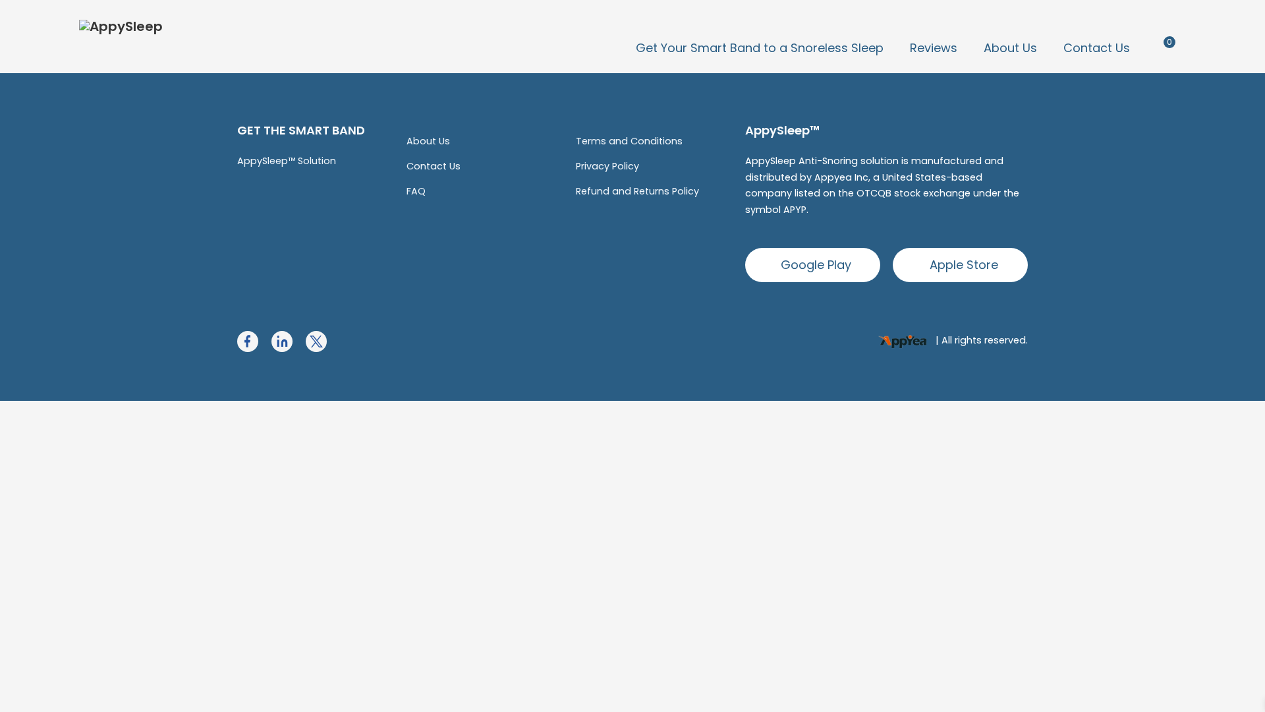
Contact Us (1096, 48)
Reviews (933, 48)
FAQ (416, 191)
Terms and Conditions (629, 141)
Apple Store (964, 264)
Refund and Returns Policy (637, 191)
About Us (1010, 48)
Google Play (816, 264)
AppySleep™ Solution (286, 160)
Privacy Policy (607, 166)
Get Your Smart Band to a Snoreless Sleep (760, 48)
